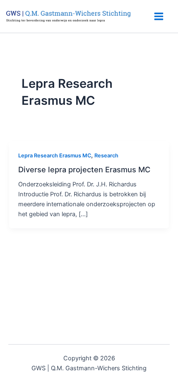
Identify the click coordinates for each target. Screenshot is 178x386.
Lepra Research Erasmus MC (54, 155)
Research (106, 155)
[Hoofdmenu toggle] (158, 16)
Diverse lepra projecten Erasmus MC (84, 169)
